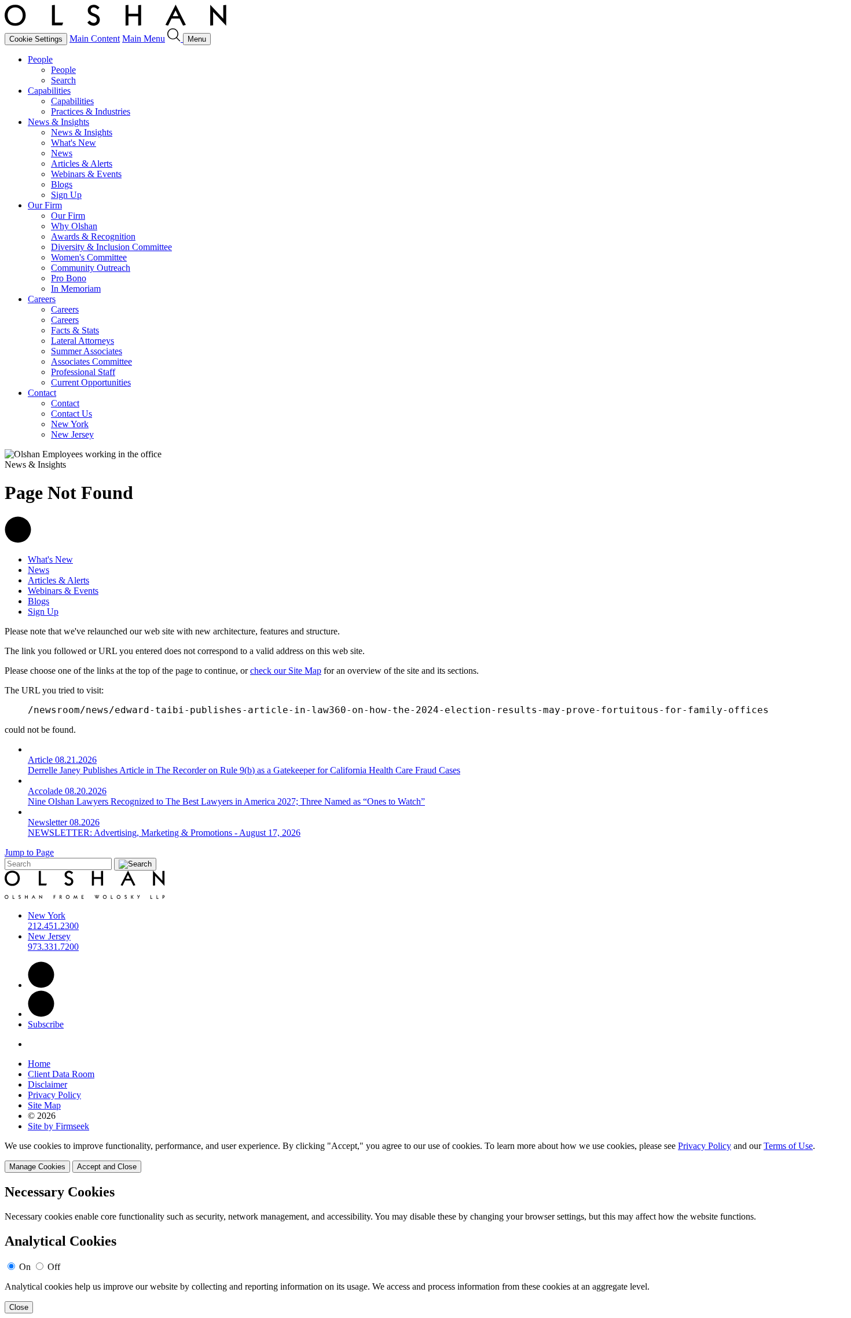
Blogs (61, 184)
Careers (42, 299)
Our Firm (45, 205)
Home (39, 1064)
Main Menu (143, 38)
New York (70, 424)
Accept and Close (107, 1166)
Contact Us (71, 413)
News (61, 153)
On (25, 1267)
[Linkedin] (41, 985)
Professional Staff (83, 372)
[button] (18, 540)
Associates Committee (91, 361)
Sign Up (66, 195)
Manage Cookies (37, 1166)
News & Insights (58, 122)
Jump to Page (29, 852)
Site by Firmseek (58, 1126)
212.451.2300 (53, 926)
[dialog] (425, 1157)
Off (53, 1267)
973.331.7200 (53, 947)
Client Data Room (61, 1074)
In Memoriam (76, 288)
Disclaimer (47, 1084)
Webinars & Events (86, 174)
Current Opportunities (91, 382)
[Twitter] (41, 1014)
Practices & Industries (90, 111)
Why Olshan (74, 226)
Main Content (94, 38)
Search (63, 80)
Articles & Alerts (81, 163)
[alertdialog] (425, 1248)
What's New (73, 143)
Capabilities (49, 91)
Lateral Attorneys (82, 341)
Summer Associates (86, 351)
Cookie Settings (36, 39)
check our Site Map (285, 670)
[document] (425, 1248)
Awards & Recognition (93, 236)
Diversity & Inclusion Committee (111, 247)
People (40, 59)
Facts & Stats (75, 330)
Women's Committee (89, 257)
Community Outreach (90, 268)
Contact (42, 393)
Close (18, 1307)
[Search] (175, 38)
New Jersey (72, 434)
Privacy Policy (54, 1095)
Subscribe (46, 1024)
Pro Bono (68, 278)
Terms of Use (788, 1146)
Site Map (44, 1105)
